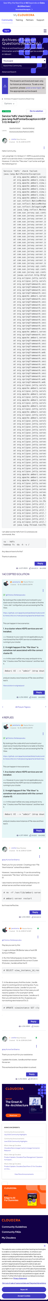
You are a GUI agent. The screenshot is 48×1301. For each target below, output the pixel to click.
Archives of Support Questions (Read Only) (19, 99)
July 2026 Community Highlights (15, 1134)
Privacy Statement (20, 1278)
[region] (24, 1271)
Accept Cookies (24, 1296)
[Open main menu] (45, 31)
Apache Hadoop (28, 128)
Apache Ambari (14, 128)
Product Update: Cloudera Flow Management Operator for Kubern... (23, 1158)
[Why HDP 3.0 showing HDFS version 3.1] (45, 707)
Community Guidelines (14, 1226)
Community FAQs (11, 1231)
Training (19, 20)
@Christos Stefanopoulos (15, 595)
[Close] (44, 1246)
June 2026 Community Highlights (15, 1141)
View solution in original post (13, 686)
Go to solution (36, 111)
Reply (40, 563)
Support (40, 20)
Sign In (6, 31)
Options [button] (8, 103)
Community (7, 20)
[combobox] (24, 65)
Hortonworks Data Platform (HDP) (21, 132)
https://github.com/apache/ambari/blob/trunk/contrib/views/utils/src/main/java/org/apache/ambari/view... (24, 615)
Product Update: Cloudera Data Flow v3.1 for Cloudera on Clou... (23, 1167)
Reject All (23, 1289)
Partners (29, 20)
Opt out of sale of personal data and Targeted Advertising (24, 1283)
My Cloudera (9, 1237)
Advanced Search (9, 72)
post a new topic (34, 87)
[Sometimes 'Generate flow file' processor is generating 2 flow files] (2, 707)
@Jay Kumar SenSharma (10, 860)
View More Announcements (24, 1174)
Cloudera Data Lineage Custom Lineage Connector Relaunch (22, 1149)
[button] (44, 146)
